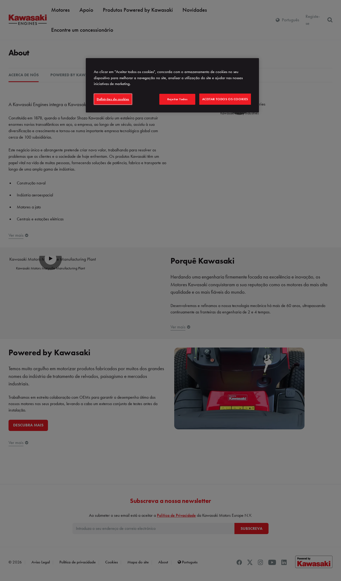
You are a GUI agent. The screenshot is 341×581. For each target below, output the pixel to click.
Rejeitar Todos (177, 99)
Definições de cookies (113, 99)
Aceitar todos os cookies (225, 99)
